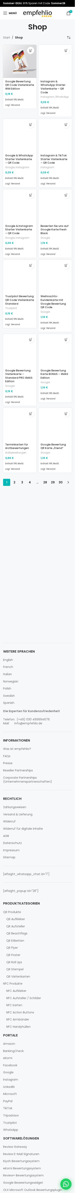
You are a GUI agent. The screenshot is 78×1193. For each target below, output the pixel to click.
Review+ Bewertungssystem (23, 1175)
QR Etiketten (15, 941)
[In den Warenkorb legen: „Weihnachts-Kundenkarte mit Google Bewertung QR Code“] (66, 265)
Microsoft (10, 1094)
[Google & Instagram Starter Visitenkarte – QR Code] (19, 206)
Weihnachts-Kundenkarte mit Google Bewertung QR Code (53, 301)
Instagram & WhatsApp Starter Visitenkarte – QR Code (53, 87)
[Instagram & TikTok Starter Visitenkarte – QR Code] (55, 135)
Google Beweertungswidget (23, 1183)
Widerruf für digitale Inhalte (23, 829)
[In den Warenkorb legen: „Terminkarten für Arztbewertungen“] (30, 413)
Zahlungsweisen (14, 807)
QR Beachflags (16, 933)
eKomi (7, 1058)
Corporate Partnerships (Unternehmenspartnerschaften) (27, 780)
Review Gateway (15, 1147)
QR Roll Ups (14, 962)
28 (45, 482)
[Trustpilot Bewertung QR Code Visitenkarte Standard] (19, 276)
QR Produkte (12, 912)
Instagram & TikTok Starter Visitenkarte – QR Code (54, 159)
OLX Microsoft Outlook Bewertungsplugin (32, 1190)
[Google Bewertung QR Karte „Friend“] (55, 424)
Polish (7, 689)
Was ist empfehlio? (17, 749)
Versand (15, 105)
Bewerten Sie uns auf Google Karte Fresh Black (55, 229)
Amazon (9, 1044)
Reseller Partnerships (18, 770)
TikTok (7, 1108)
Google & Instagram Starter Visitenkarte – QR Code (19, 229)
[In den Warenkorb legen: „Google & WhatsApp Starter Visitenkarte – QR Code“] (30, 124)
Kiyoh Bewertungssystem (21, 1161)
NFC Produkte (12, 984)
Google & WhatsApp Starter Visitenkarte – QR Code (19, 159)
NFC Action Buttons (20, 1012)
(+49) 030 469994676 (33, 719)
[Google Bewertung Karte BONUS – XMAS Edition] (55, 350)
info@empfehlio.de (28, 723)
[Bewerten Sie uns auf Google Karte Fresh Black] (55, 206)
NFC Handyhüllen (18, 1027)
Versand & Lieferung (17, 814)
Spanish (8, 703)
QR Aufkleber (15, 919)
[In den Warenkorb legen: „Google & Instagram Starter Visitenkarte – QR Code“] (30, 195)
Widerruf (9, 821)
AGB (6, 836)
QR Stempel (15, 969)
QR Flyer (12, 948)
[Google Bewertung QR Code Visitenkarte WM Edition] (19, 61)
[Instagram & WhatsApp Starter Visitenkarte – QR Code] (55, 61)
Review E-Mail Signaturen (21, 1154)
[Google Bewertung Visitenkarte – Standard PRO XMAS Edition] (19, 350)
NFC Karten (14, 1005)
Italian (7, 674)
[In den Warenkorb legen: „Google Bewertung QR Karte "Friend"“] (66, 413)
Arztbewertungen (15, 452)
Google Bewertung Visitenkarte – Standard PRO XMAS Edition (18, 376)
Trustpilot (11, 308)
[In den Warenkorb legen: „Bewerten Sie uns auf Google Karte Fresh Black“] (66, 195)
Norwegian (10, 681)
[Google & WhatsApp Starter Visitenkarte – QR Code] (19, 135)
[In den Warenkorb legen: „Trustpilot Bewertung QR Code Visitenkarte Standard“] (30, 265)
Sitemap (9, 857)
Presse (7, 763)
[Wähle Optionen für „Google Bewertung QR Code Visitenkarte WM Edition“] (30, 50)
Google (10, 167)
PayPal (7, 1101)
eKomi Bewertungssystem (22, 1168)
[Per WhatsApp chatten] (66, 1184)
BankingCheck (13, 1051)
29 (53, 482)
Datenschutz (12, 843)
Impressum (11, 850)
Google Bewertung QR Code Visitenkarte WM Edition (19, 85)
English (8, 660)
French (8, 667)
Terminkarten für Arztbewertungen (17, 446)
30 (61, 482)
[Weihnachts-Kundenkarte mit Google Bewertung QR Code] (55, 276)
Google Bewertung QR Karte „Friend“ (53, 446)
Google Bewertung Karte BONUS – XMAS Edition (54, 374)
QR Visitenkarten (18, 977)
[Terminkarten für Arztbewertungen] (19, 424)
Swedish (9, 696)
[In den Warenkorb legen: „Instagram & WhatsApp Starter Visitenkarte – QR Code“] (66, 50)
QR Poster (13, 955)
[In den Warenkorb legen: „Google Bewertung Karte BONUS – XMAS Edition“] (66, 339)
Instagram (47, 97)
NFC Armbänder (17, 1020)
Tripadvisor (11, 1116)
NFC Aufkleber (16, 991)
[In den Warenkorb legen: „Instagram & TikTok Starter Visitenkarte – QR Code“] (66, 124)
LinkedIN (9, 1087)
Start (6, 37)
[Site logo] (37, 13)
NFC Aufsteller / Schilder (23, 998)
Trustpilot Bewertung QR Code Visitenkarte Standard (19, 299)
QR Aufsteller (15, 926)
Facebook (10, 1065)
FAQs (6, 756)
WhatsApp (62, 97)
